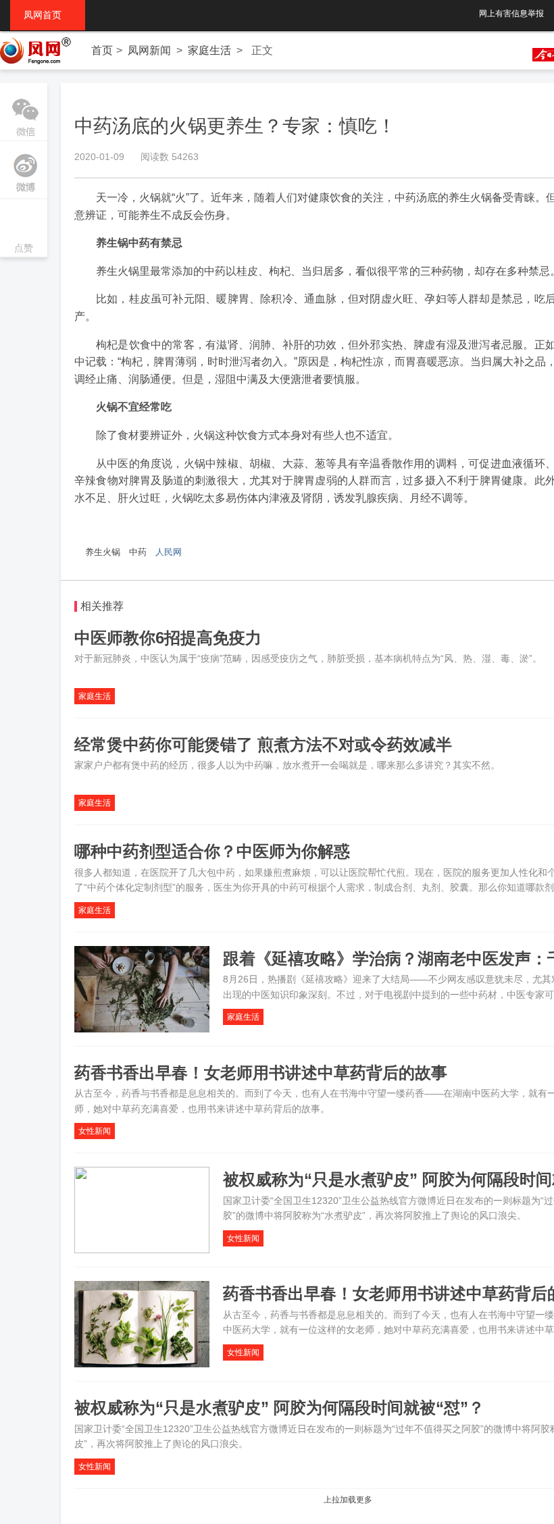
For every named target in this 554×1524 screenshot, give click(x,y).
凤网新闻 (149, 50)
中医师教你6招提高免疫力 (167, 638)
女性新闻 (94, 1131)
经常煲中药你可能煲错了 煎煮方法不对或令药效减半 (263, 744)
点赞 (24, 229)
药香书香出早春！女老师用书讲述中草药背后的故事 (260, 1072)
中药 (138, 552)
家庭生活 (209, 50)
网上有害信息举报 (511, 13)
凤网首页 (48, 14)
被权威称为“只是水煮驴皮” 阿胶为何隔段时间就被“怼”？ (279, 1407)
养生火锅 (102, 552)
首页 (102, 50)
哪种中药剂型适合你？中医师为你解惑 (212, 851)
